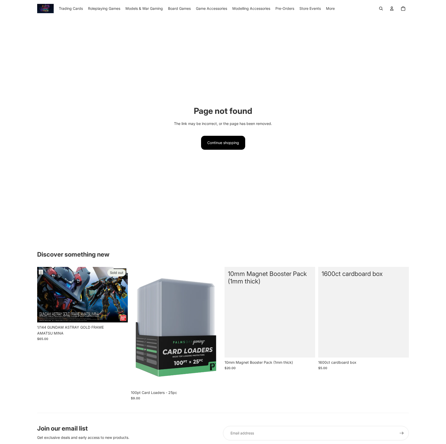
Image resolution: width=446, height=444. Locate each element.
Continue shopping (223, 142)
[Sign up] (402, 433)
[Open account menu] (391, 8)
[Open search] (381, 8)
